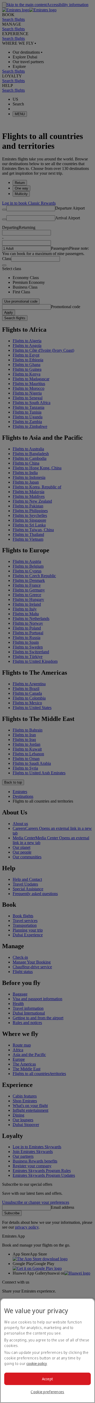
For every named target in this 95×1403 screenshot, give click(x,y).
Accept (47, 1378)
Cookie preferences (47, 1391)
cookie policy (36, 1363)
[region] (47, 1350)
